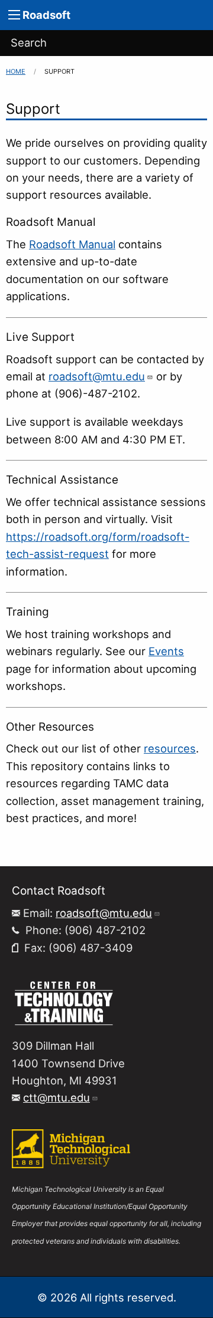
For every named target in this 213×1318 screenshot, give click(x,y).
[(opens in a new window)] (63, 1001)
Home (15, 71)
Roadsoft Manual (72, 244)
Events (166, 651)
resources (170, 748)
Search (29, 42)
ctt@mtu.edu (56, 1097)
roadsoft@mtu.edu (97, 376)
